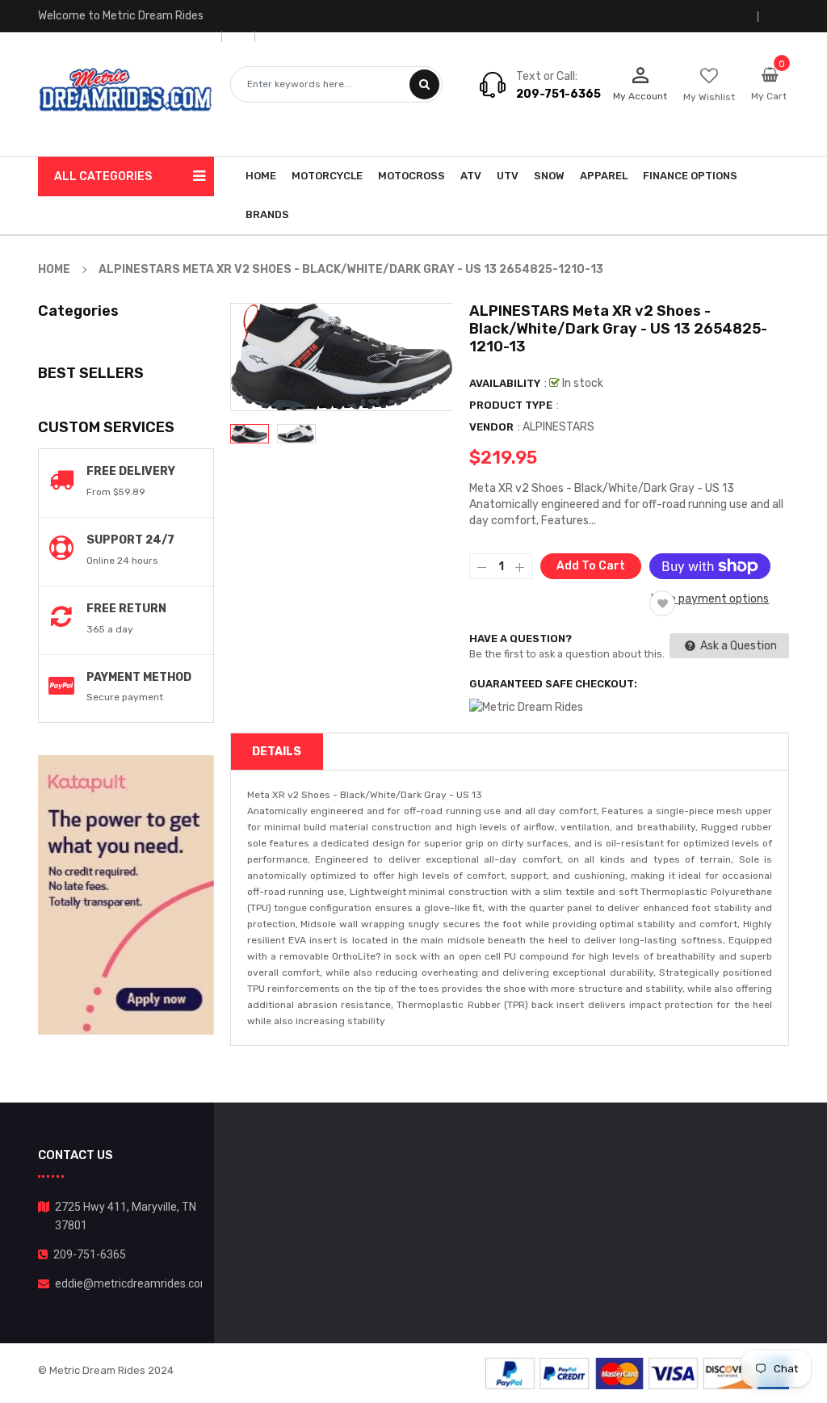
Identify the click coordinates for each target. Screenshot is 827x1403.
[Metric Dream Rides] (637, 1373)
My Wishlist (709, 97)
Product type (510, 405)
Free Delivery (130, 471)
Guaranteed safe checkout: (553, 684)
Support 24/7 (130, 540)
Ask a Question (737, 646)
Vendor (491, 427)
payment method (138, 677)
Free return (126, 608)
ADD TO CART (565, 1353)
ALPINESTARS (558, 427)
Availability (504, 383)
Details (276, 751)
